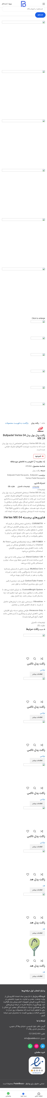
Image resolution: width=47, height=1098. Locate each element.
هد (44, 885)
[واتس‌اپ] (30, 1046)
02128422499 (35, 1033)
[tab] (35, 487)
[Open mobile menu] (43, 4)
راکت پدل (35, 423)
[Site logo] (23, 3)
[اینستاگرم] (36, 1046)
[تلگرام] (42, 1046)
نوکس (42, 670)
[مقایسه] (42, 658)
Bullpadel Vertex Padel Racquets (35, 477)
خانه (43, 423)
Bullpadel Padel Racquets (18, 475)
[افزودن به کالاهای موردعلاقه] (27, 658)
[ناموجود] (34, 644)
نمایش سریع (34, 658)
